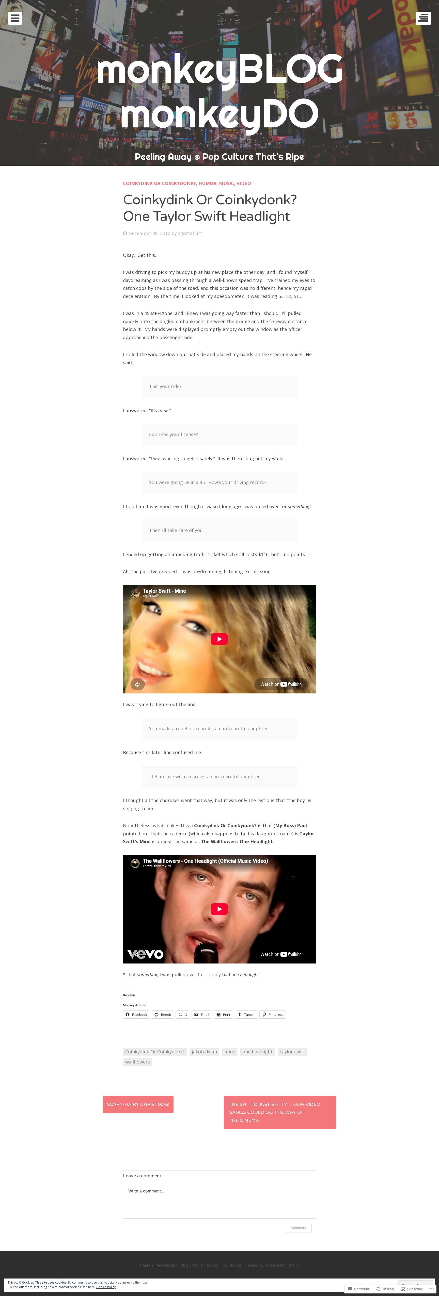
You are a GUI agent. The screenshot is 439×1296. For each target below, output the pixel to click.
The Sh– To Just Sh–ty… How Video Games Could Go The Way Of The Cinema (274, 1112)
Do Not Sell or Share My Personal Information (261, 1265)
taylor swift (292, 1052)
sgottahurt (190, 233)
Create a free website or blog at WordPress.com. (180, 1265)
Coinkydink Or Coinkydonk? (155, 1052)
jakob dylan (204, 1052)
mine (229, 1052)
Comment (298, 1227)
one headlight (257, 1052)
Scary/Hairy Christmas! (138, 1104)
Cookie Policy (106, 1287)
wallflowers (137, 1062)
